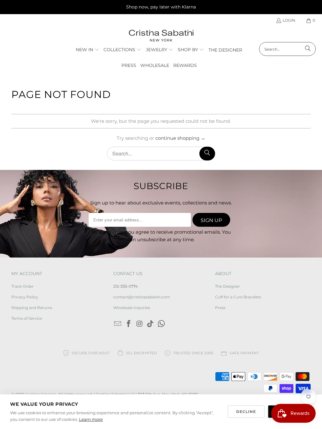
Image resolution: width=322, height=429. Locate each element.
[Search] (308, 49)
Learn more (91, 419)
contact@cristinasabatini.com (141, 297)
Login (289, 20)
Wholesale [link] (154, 65)
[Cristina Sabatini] (161, 36)
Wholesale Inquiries (131, 307)
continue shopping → (180, 138)
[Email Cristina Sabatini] (118, 324)
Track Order (22, 286)
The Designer (227, 286)
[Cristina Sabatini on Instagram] (139, 324)
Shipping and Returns (31, 307)
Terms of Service (26, 318)
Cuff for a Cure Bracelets (238, 297)
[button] (87, 50)
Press (220, 307)
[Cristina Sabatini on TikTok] (150, 324)
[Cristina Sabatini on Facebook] (129, 324)
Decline (246, 411)
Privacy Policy (24, 297)
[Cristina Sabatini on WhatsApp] (161, 324)
